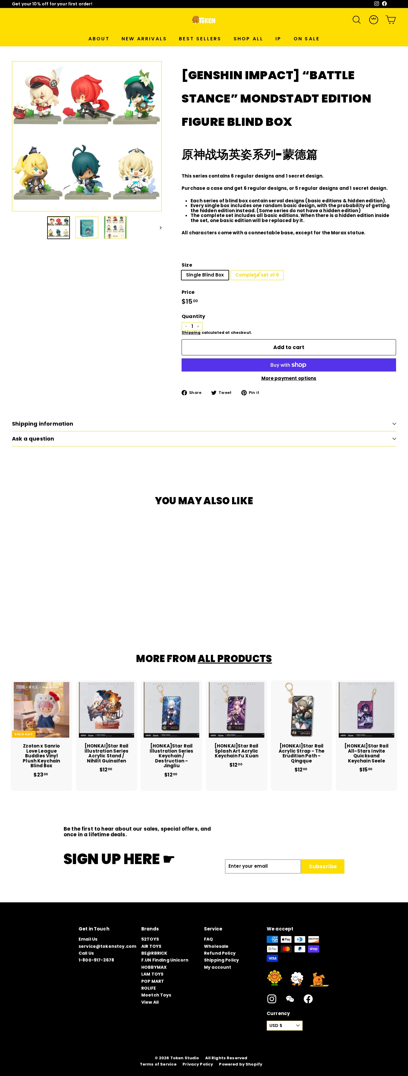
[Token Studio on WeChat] (290, 998)
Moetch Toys (156, 995)
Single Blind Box (205, 275)
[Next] (158, 227)
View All (150, 1002)
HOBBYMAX (154, 967)
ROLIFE (148, 988)
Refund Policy (220, 953)
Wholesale (216, 946)
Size (187, 265)
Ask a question (33, 438)
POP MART (152, 981)
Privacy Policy (197, 1064)
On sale (307, 38)
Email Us (88, 939)
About (99, 38)
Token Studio (184, 1058)
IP (278, 38)
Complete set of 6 (257, 275)
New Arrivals (144, 38)
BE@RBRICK (154, 953)
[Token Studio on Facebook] (308, 998)
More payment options (289, 378)
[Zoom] (86, 136)
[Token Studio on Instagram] (271, 998)
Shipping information (42, 423)
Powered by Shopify (240, 1064)
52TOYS (150, 939)
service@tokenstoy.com (107, 946)
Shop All (249, 38)
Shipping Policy (221, 960)
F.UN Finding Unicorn (164, 960)
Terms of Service (158, 1064)
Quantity (193, 316)
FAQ (208, 939)
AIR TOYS (151, 946)
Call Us (86, 953)
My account (217, 967)
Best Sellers (200, 38)
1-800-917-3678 (96, 960)
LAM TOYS (152, 974)
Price (188, 292)
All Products (235, 658)
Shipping (191, 332)
